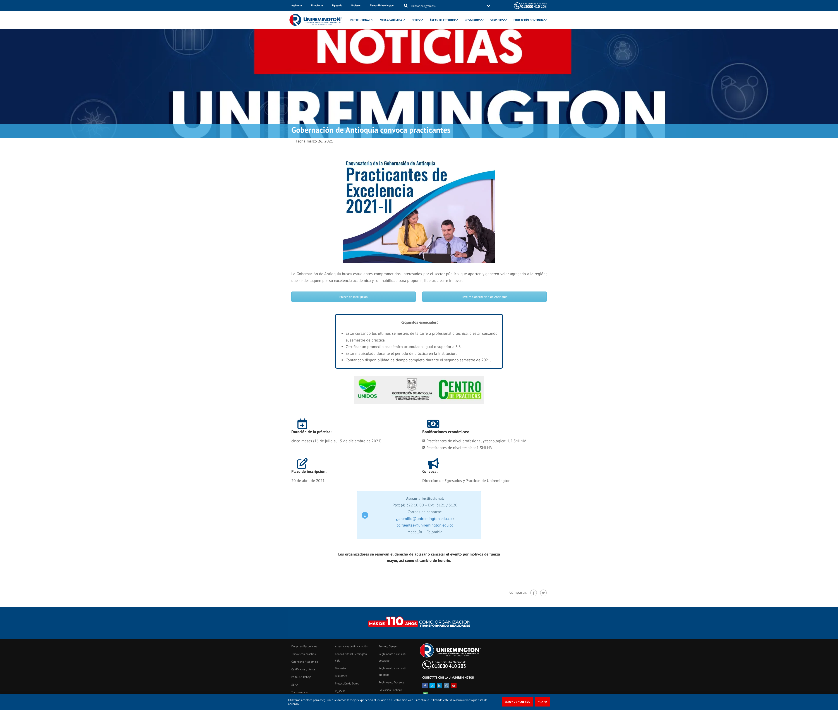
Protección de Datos (347, 683)
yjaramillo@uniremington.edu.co (424, 518)
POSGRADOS (473, 20)
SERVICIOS (497, 20)
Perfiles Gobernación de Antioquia (484, 297)
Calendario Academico (304, 662)
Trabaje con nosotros (303, 654)
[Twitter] (543, 593)
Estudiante (317, 5)
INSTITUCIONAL (360, 20)
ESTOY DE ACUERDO (517, 701)
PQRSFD (340, 691)
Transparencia (299, 692)
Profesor (356, 5)
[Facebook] (533, 593)
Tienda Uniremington (382, 5)
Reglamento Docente (391, 682)
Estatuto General (388, 646)
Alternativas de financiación (351, 646)
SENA (294, 684)
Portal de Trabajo (301, 677)
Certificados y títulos (303, 669)
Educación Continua (390, 690)
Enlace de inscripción (353, 297)
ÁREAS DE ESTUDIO (442, 20)
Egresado (337, 5)
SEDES (416, 20)
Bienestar (340, 668)
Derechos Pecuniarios (304, 646)
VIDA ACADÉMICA (391, 20)
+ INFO (542, 701)
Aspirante (296, 5)
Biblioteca (341, 676)
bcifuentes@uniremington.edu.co (425, 525)
